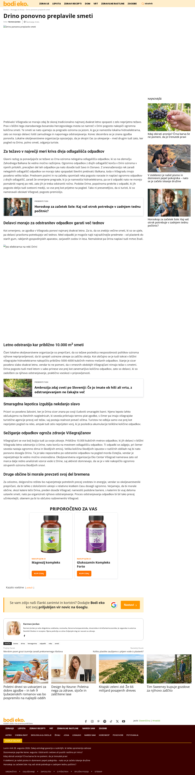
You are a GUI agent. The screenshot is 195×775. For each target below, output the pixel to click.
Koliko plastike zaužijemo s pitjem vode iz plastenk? (118, 651)
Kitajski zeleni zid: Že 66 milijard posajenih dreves (117, 688)
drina (23, 643)
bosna (15, 643)
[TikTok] (111, 722)
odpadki (43, 643)
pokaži (30, 587)
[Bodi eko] (15, 3)
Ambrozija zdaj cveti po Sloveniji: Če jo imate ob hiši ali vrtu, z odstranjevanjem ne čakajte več (83, 389)
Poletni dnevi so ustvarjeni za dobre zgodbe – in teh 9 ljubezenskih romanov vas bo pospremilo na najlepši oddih (24, 692)
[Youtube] (124, 722)
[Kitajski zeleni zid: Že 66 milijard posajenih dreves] (121, 668)
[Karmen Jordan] (13, 629)
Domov (6, 10)
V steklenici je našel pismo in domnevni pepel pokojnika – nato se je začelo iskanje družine (168, 178)
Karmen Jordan (14, 22)
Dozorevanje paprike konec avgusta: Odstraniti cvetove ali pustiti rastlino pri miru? (43, 752)
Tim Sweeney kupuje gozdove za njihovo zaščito (168, 688)
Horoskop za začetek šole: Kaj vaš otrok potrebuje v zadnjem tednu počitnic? (88, 208)
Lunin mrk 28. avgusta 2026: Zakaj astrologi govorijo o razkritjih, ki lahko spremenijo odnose (47, 748)
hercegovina (32, 643)
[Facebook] (24, 635)
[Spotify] (105, 722)
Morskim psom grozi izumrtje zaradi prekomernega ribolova (33, 651)
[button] (147, 3)
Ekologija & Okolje (17, 10)
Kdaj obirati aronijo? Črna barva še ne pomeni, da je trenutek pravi (169, 135)
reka (50, 643)
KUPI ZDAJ (39, 573)
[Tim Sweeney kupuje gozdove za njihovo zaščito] (169, 668)
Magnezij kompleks (46, 562)
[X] (117, 722)
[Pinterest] (98, 722)
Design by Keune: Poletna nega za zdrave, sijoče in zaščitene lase (70, 690)
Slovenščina (144, 720)
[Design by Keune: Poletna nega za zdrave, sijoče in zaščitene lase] (73, 668)
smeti (57, 643)
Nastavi (130, 605)
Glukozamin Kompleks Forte (93, 564)
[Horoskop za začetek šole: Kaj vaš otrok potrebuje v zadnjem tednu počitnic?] (169, 203)
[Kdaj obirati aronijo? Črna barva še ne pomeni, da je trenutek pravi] (169, 117)
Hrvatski (156, 720)
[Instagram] (92, 722)
